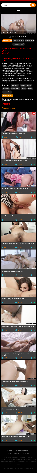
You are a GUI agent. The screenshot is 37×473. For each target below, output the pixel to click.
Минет (24, 88)
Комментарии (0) (18, 44)
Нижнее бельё (7, 92)
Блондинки (15, 85)
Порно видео (6, 52)
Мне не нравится (13, 37)
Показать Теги (7, 95)
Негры (30, 88)
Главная (9, 450)
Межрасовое (15, 88)
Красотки (6, 88)
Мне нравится (10, 37)
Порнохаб (5, 53)
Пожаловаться (19, 40)
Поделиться (29, 40)
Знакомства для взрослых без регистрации (16, 48)
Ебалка (4, 50)
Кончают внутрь (26, 85)
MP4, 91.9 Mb (6, 104)
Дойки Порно (13, 468)
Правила (26, 453)
